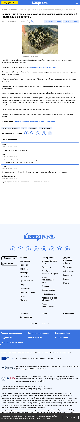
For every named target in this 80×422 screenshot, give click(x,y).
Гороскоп (67, 275)
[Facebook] (26, 133)
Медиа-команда (35, 338)
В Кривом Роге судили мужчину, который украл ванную (35, 121)
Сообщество (26, 317)
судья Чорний (45, 128)
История (24, 313)
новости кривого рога (10, 128)
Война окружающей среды (48, 279)
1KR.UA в (54, 22)
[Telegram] (32, 133)
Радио (66, 283)
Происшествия (26, 280)
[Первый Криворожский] (40, 2)
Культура (24, 273)
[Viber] (38, 133)
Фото (22, 296)
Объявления (68, 271)
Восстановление (49, 290)
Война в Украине (27, 292)
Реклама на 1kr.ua (62, 333)
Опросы (45, 286)
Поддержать (9, 3)
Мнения (23, 300)
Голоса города (48, 294)
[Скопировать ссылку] (50, 133)
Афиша (66, 263)
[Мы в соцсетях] (12, 248)
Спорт (22, 284)
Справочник (68, 313)
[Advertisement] (40, 205)
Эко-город (46, 267)
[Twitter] (44, 133)
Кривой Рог (25, 265)
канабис (33, 128)
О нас (44, 313)
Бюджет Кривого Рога (49, 262)
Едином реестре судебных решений (42, 67)
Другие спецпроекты (48, 305)
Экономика (25, 288)
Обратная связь (62, 338)
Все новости (25, 261)
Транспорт (68, 267)
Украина (24, 269)
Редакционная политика (38, 333)
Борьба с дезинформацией (50, 272)
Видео (66, 279)
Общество (24, 276)
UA (28, 21)
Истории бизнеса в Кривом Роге (49, 299)
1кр (24, 128)
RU (32, 21)
